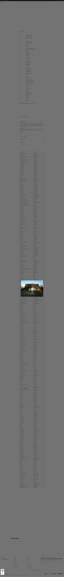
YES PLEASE (32, 293)
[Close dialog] (42, 281)
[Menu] (3, 569)
